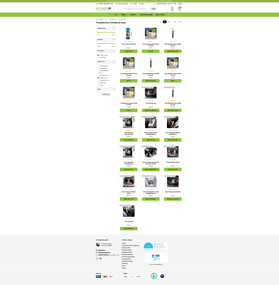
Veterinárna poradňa (127, 252)
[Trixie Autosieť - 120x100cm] (129, 211)
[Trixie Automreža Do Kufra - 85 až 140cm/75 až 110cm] (173, 181)
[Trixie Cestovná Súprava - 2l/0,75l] (129, 33)
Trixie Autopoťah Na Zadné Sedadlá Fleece (151, 192)
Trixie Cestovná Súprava (128, 44)
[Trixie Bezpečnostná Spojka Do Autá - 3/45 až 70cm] (173, 93)
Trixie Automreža (151, 103)
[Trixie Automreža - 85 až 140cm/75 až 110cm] (151, 93)
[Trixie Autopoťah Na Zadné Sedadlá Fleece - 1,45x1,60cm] (151, 181)
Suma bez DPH (102, 28)
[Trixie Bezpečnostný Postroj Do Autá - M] (129, 63)
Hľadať (153, 9)
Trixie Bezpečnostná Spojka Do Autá (172, 44)
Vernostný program (127, 250)
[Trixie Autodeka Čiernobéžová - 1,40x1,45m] (129, 122)
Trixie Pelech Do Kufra (172, 162)
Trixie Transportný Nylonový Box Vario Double (150, 163)
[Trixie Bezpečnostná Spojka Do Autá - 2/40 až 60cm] (151, 63)
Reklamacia (125, 263)
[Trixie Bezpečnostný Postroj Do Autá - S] (129, 93)
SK (181, 3)
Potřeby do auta (122, 19)
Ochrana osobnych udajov (128, 256)
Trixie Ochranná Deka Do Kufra (128, 192)
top (165, 21)
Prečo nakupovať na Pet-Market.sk (130, 245)
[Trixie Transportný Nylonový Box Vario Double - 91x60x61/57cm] (151, 152)
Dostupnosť (101, 50)
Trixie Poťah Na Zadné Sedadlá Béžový (150, 133)
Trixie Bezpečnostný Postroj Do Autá (150, 44)
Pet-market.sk (99, 19)
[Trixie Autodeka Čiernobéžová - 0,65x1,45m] (129, 152)
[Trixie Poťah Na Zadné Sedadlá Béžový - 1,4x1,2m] (151, 122)
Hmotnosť (100, 39)
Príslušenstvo (112, 19)
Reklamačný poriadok (127, 261)
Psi (106, 19)
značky (123, 265)
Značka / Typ (101, 61)
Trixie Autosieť (128, 221)
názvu (169, 21)
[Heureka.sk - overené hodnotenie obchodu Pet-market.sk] (156, 246)
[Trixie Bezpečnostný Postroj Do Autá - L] (173, 63)
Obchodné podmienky (127, 254)
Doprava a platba (126, 247)
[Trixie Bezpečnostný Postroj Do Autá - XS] (151, 33)
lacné (174, 21)
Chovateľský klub (126, 259)
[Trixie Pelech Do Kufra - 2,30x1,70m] (173, 152)
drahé (180, 21)
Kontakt (124, 243)
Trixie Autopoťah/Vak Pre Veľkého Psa (172, 133)
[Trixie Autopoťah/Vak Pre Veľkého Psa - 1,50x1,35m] (173, 122)
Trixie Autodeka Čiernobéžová (129, 133)
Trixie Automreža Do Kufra (173, 192)
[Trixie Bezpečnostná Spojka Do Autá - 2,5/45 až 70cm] (173, 33)
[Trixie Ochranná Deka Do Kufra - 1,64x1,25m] (129, 181)
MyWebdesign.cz (159, 264)
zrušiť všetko (106, 94)
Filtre (99, 89)
